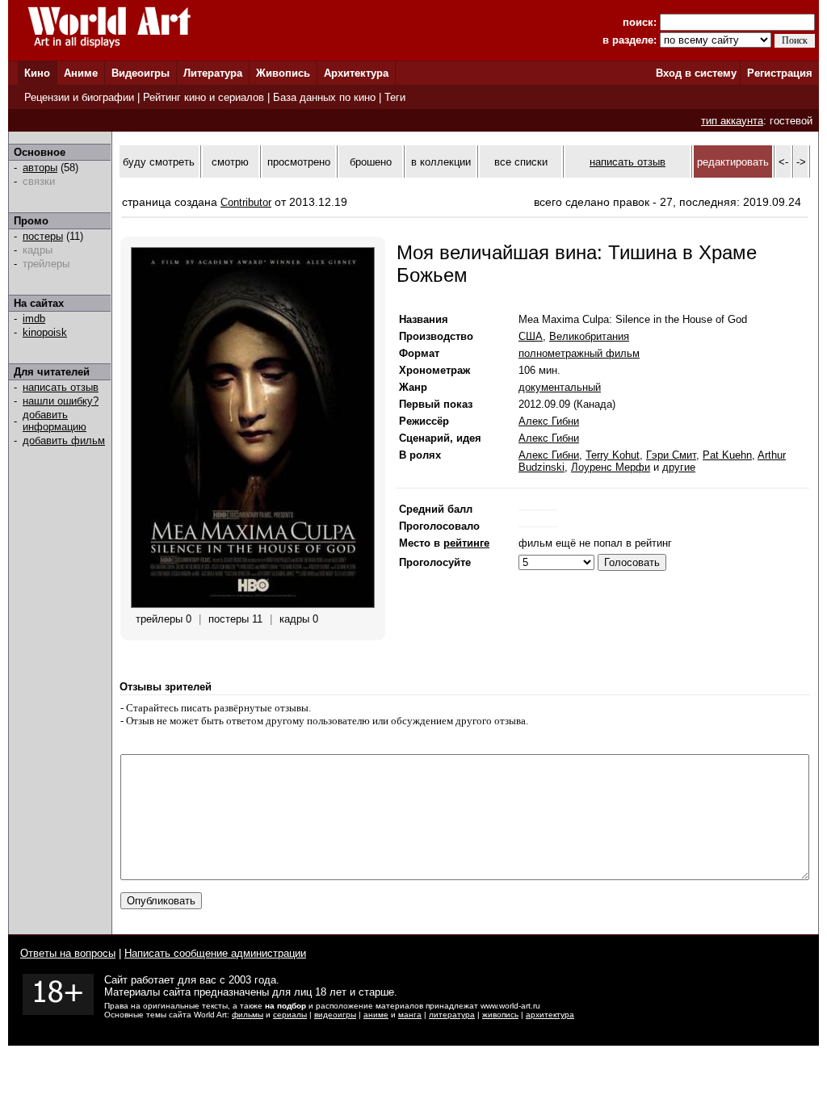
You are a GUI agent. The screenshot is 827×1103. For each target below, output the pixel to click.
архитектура (550, 1014)
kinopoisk (45, 332)
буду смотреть (159, 162)
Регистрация (779, 73)
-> (801, 162)
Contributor (245, 202)
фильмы (247, 1014)
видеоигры (335, 1014)
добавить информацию (54, 421)
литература (452, 1014)
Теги (394, 97)
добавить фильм (64, 440)
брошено (371, 162)
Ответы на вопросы (67, 953)
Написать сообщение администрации (215, 953)
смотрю (230, 162)
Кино (37, 73)
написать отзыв (61, 387)
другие (678, 467)
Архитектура (356, 73)
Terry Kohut (613, 455)
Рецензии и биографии (79, 97)
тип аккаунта (732, 121)
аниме (375, 1014)
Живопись (283, 73)
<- (783, 162)
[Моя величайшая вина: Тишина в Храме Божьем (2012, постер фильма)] (253, 604)
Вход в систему (696, 73)
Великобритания (589, 336)
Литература (212, 73)
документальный (559, 387)
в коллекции (441, 162)
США (530, 336)
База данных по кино (324, 97)
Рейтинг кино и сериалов (203, 97)
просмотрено (298, 162)
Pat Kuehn (727, 455)
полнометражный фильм (579, 353)
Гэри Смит (671, 455)
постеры (43, 236)
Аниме (81, 73)
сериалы (290, 1014)
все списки (521, 162)
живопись (500, 1014)
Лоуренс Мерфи (610, 467)
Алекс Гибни (548, 421)
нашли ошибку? (61, 401)
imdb (34, 318)
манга (410, 1014)
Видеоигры (140, 73)
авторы (40, 167)
